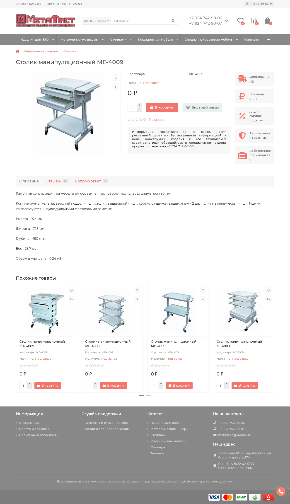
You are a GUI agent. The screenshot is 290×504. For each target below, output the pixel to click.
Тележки (157, 453)
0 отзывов (157, 120)
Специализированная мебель (209, 39)
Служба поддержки (101, 414)
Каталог (155, 414)
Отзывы (56, 181)
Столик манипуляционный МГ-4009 (239, 343)
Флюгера (157, 447)
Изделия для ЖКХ (34, 39)
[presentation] (16, 337)
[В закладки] (115, 77)
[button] (141, 395)
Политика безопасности (38, 435)
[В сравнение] (115, 86)
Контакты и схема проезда (64, 3)
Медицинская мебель (155, 39)
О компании (29, 422)
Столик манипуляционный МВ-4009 (173, 343)
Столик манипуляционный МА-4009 (42, 343)
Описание (29, 181)
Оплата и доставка (28, 3)
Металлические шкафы (80, 39)
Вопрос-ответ (90, 181)
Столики (70, 51)
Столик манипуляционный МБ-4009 (108, 343)
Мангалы (251, 39)
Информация (29, 414)
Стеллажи (118, 39)
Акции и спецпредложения (107, 429)
